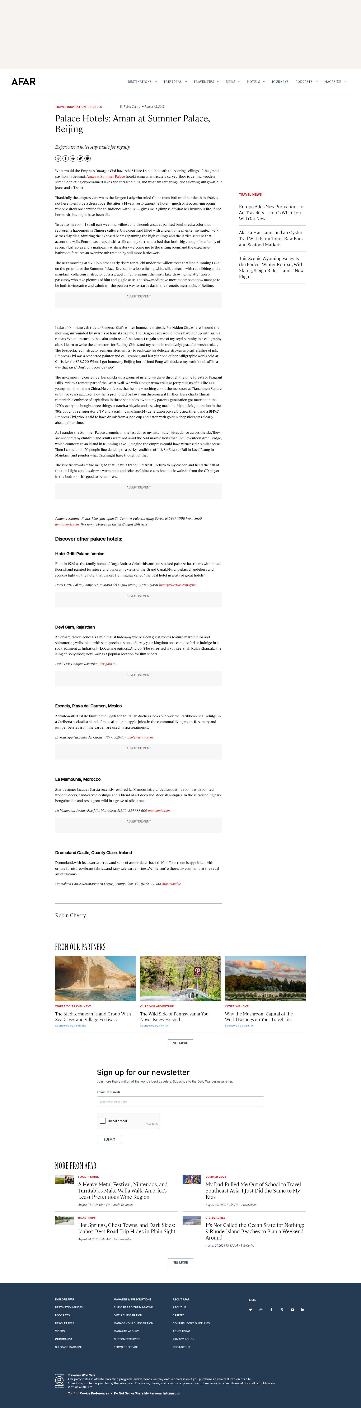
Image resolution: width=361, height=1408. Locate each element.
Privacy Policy (190, 751)
